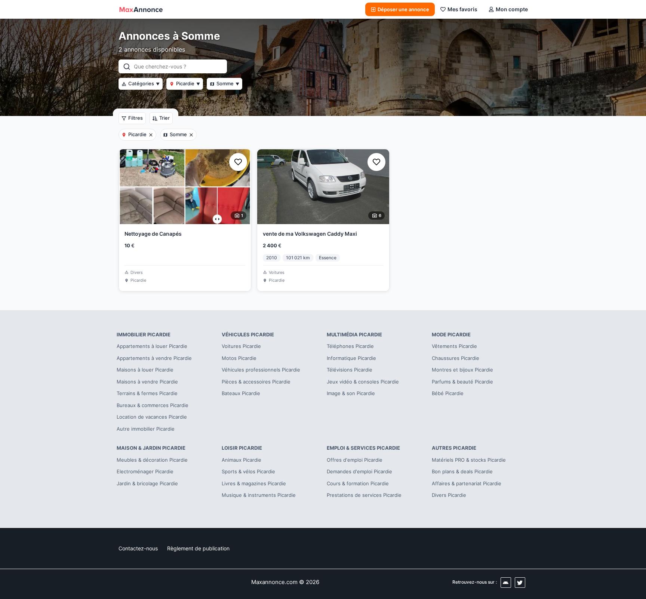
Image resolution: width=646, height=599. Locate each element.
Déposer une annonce (403, 9)
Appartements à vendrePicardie (154, 358)
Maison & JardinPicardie (151, 448)
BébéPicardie (448, 393)
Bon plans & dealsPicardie (462, 471)
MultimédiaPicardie (354, 334)
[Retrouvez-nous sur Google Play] (506, 582)
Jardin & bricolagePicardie (147, 483)
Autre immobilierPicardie (146, 429)
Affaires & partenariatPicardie (466, 483)
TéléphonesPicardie (350, 346)
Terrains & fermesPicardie (147, 393)
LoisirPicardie (242, 448)
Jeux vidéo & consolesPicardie (363, 382)
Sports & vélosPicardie (248, 471)
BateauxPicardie (241, 393)
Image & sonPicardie (351, 393)
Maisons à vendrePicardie (147, 382)
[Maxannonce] (141, 9)
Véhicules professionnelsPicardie (261, 370)
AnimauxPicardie (241, 460)
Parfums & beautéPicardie (462, 382)
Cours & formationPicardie (358, 483)
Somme (227, 83)
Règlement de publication (198, 548)
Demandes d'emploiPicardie (359, 471)
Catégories (144, 83)
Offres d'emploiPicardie (354, 460)
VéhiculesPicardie (248, 334)
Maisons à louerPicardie (145, 370)
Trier (164, 118)
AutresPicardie (454, 448)
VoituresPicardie (241, 346)
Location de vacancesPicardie (152, 417)
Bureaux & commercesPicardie (152, 405)
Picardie (188, 83)
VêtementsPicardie (454, 346)
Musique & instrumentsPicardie (259, 495)
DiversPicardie (449, 495)
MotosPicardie (239, 358)
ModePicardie (451, 334)
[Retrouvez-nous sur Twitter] (520, 582)
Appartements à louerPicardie (152, 346)
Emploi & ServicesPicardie (363, 448)
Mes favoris (462, 9)
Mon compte (512, 9)
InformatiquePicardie (351, 358)
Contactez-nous (138, 548)
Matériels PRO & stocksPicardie (469, 460)
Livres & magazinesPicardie (254, 483)
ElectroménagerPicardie (145, 471)
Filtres (135, 118)
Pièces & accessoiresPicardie (256, 382)
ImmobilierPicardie (143, 334)
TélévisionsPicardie (349, 370)
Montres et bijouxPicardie (462, 370)
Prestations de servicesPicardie (364, 495)
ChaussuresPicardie (455, 358)
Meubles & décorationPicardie (152, 460)
